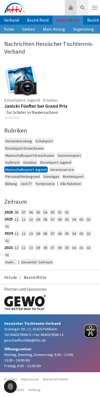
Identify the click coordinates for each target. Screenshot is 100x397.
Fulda (9, 29)
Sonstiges (51, 176)
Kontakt (10, 379)
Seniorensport (69, 155)
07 (24, 212)
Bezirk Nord (38, 20)
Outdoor (30, 162)
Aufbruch (12, 162)
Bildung (11, 183)
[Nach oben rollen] (89, 382)
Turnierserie (45, 183)
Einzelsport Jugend (55, 162)
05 (38, 212)
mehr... (10, 262)
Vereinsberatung (18, 141)
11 (24, 219)
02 (60, 212)
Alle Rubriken (70, 183)
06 (31, 212)
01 (67, 212)
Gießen (28, 29)
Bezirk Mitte (68, 20)
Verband (11, 20)
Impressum (30, 379)
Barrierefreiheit (55, 379)
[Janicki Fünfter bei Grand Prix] (21, 79)
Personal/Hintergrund (22, 176)
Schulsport (44, 141)
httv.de (10, 277)
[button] (10, 386)
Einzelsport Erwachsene (24, 148)
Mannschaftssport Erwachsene (29, 155)
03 (52, 212)
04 (45, 212)
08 (16, 212)
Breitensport (73, 176)
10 (31, 219)
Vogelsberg (83, 29)
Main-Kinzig (54, 29)
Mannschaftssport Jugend (26, 169)
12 (16, 219)
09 (38, 219)
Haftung (35, 389)
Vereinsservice (62, 169)
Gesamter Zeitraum (37, 262)
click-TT (26, 183)
